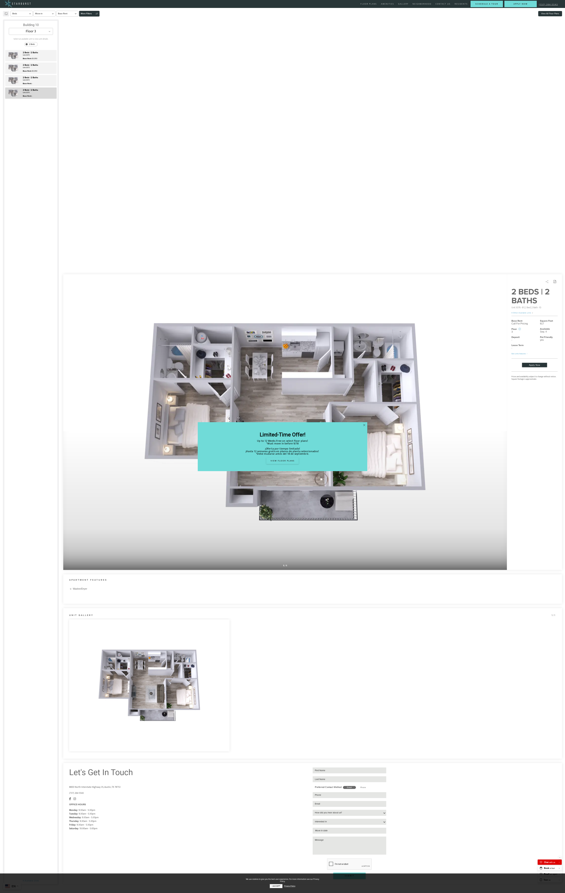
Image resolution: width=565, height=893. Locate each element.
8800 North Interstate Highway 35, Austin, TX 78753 (95, 787)
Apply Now (534, 365)
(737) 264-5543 (548, 4)
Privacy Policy (289, 886)
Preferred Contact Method (328, 787)
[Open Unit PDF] (555, 282)
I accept (276, 886)
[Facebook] (70, 799)
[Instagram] (74, 799)
